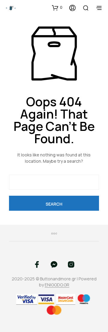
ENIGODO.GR (57, 284)
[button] (57, 8)
